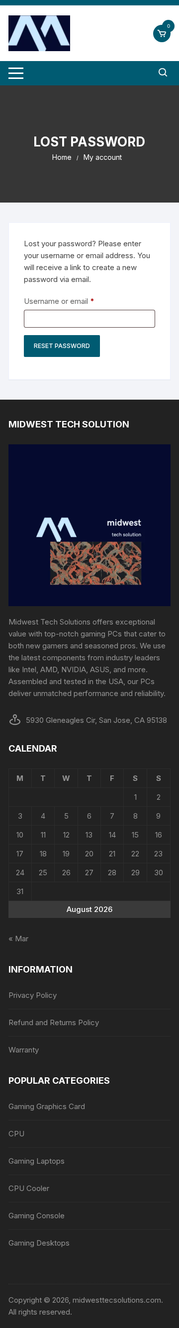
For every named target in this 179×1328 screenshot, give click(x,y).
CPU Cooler (28, 1188)
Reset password (62, 345)
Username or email (74, 301)
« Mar (18, 938)
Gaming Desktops (39, 1243)
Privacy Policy (32, 995)
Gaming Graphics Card (46, 1106)
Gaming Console (36, 1215)
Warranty (23, 1049)
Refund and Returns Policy (53, 1022)
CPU (16, 1133)
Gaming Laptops (36, 1161)
